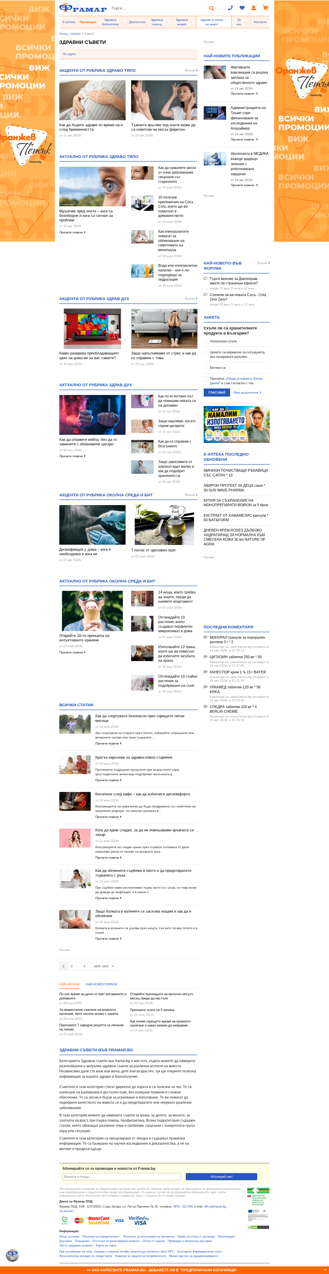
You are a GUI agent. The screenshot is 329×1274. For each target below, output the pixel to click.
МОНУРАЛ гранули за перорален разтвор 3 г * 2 (237, 640)
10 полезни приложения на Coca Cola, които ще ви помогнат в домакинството (175, 206)
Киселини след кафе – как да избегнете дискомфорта (142, 794)
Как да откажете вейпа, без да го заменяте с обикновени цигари (88, 441)
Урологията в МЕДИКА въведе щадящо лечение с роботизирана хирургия (250, 164)
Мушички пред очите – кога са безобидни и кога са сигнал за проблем (86, 215)
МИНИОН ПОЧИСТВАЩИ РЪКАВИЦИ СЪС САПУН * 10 (236, 473)
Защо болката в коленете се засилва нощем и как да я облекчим (143, 913)
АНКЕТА (212, 317)
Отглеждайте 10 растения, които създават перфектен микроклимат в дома (175, 624)
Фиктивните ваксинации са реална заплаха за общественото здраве (249, 75)
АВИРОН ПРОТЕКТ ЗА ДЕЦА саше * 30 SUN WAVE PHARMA (234, 488)
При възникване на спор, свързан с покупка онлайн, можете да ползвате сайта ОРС (116, 1251)
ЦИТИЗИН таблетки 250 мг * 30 (236, 657)
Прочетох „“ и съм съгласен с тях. (236, 381)
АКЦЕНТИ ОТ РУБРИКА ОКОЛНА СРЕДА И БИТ (106, 495)
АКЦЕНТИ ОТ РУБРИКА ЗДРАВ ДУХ (94, 299)
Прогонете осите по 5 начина (152, 1010)
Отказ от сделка (154, 1241)
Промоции (88, 22)
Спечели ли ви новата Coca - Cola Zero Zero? (238, 297)
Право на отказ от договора (196, 1236)
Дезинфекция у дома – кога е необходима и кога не (85, 551)
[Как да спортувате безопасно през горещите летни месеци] (75, 724)
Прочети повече (71, 232)
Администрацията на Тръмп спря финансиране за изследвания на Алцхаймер (248, 118)
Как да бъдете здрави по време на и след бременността (91, 127)
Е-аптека (68, 22)
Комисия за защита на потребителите (140, 1256)
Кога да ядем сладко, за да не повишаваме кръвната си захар (144, 832)
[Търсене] (211, 8)
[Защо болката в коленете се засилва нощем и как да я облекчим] (75, 919)
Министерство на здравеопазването (193, 1256)
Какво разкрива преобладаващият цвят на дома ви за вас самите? (89, 355)
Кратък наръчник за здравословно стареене (133, 757)
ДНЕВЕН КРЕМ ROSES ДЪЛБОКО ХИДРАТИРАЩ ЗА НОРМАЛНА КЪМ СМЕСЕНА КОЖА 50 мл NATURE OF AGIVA (234, 537)
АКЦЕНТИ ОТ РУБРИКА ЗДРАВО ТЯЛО (97, 70)
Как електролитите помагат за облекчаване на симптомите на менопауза (173, 241)
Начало (76, 33)
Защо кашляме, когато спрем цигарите (177, 423)
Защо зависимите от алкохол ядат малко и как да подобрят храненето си (176, 469)
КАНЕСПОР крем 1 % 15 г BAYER (238, 672)
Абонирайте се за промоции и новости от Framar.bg (108, 1168)
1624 (105, 966)
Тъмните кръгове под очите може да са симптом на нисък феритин (163, 127)
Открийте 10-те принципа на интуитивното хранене (84, 638)
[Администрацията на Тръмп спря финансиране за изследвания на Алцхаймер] (215, 113)
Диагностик (137, 22)
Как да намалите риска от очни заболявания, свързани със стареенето (177, 175)
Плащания (82, 1241)
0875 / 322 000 (182, 1206)
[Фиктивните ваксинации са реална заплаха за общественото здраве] (215, 72)
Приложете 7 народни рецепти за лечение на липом (91, 1027)
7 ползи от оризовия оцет (153, 550)
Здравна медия (182, 22)
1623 (97, 966)
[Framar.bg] (83, 8)
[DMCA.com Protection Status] (258, 1228)
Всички (190, 70)
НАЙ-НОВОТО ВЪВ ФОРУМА (223, 266)
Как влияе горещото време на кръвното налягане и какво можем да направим (160, 1023)
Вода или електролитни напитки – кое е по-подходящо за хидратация (177, 272)
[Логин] (254, 8)
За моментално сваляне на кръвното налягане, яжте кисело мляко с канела (88, 1012)
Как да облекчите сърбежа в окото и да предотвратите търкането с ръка (143, 873)
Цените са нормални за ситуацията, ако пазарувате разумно (237, 354)
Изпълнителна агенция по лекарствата (85, 1256)
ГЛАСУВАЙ (216, 392)
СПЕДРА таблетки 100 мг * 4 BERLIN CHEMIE (233, 709)
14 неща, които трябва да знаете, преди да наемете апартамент (177, 596)
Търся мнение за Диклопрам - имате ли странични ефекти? (234, 281)
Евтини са (217, 367)
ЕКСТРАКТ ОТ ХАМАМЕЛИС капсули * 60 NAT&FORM (236, 518)
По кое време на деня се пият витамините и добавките (92, 996)
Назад (63, 33)
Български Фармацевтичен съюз (199, 1251)
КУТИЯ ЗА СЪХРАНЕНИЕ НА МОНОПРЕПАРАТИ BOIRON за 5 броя (236, 503)
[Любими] (242, 8)
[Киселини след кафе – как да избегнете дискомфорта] (75, 801)
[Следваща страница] (113, 966)
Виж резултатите (246, 392)
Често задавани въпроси (76, 1245)
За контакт (66, 1211)
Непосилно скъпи (223, 341)
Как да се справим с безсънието (174, 444)
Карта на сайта (106, 1245)
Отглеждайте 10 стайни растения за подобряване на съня (177, 680)
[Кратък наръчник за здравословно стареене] (75, 764)
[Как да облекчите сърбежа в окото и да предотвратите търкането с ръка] (75, 878)
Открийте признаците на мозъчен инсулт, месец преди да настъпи (162, 996)
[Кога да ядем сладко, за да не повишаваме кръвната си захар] (75, 838)
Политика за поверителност (101, 1236)
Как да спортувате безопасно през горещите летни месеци (139, 718)
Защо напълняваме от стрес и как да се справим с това (163, 355)
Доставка (65, 1241)
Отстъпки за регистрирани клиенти (115, 1241)
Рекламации (226, 1236)
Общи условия (69, 1236)
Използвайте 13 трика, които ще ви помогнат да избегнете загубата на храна (177, 654)
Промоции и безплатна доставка (190, 1241)
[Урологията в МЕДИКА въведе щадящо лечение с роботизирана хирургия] (215, 158)
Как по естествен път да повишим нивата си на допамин (177, 400)
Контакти (260, 22)
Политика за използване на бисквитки (148, 1236)
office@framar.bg (215, 1206)
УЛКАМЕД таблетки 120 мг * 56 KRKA (235, 689)
